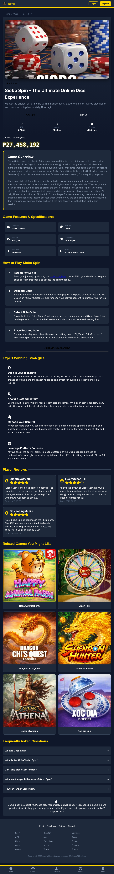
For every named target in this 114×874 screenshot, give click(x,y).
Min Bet (68, 225)
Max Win (15, 249)
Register (105, 4)
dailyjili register (58, 276)
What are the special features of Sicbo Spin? (28, 779)
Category (15, 225)
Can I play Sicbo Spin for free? (21, 769)
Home (7, 14)
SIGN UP (83, 115)
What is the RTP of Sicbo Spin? (21, 760)
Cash (17, 845)
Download (76, 833)
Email (41, 826)
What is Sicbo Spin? (15, 750)
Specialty (69, 237)
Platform (68, 249)
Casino (16, 14)
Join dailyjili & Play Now (57, 348)
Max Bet (15, 237)
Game (74, 837)
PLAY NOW (30, 115)
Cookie (18, 849)
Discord (71, 826)
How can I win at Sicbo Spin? (20, 788)
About (46, 845)
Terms (46, 849)
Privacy (75, 849)
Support (75, 845)
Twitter (62, 826)
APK (17, 837)
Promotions (48, 841)
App (45, 837)
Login (93, 4)
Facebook (51, 826)
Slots (17, 841)
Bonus (74, 841)
